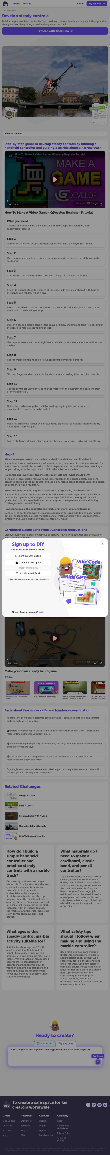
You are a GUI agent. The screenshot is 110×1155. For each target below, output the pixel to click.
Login (41, 612)
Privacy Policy (44, 579)
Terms (33, 579)
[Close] (102, 544)
